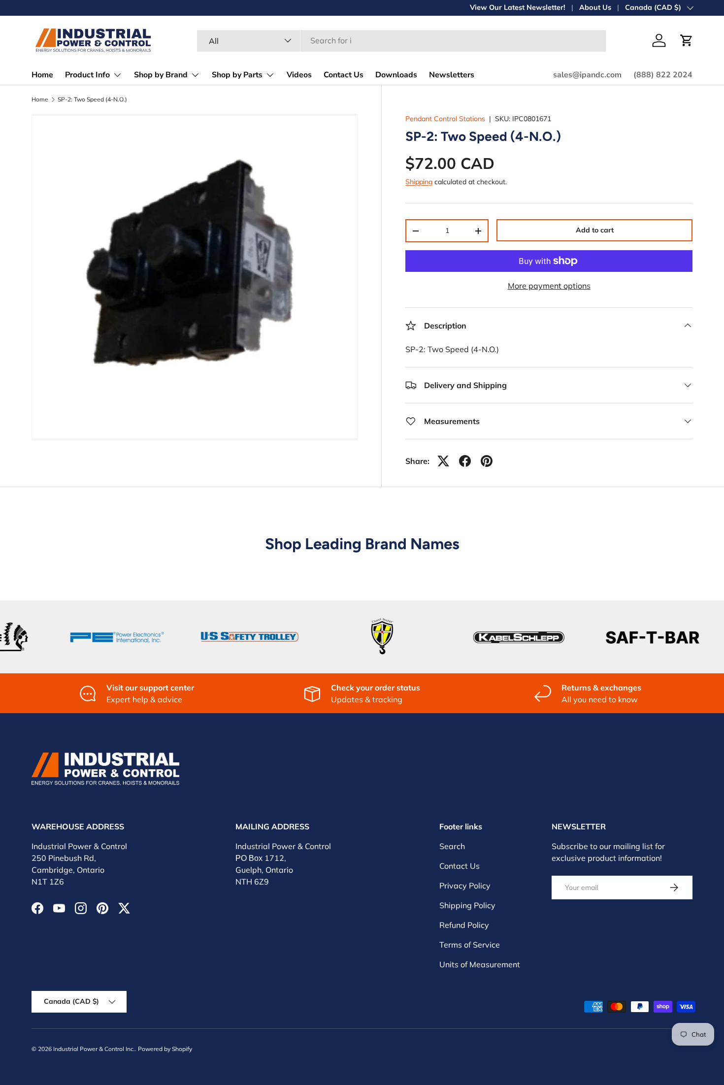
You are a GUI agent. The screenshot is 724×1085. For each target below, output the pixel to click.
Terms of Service (469, 945)
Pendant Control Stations (445, 118)
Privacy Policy (465, 885)
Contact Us (343, 74)
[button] (686, 40)
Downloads (396, 74)
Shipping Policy (467, 905)
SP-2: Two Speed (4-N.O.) (92, 99)
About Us (595, 7)
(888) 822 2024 (662, 74)
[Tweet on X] (443, 461)
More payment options (549, 286)
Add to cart (595, 230)
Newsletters (451, 74)
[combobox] (401, 40)
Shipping (418, 181)
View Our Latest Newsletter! (517, 7)
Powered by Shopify (165, 1048)
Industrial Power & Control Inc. (94, 1048)
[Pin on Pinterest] (486, 461)
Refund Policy (464, 925)
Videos (299, 74)
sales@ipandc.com (587, 74)
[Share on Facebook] (465, 461)
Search (452, 846)
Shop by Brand (161, 74)
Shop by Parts (237, 74)
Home (42, 74)
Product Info (87, 74)
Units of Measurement (479, 964)
